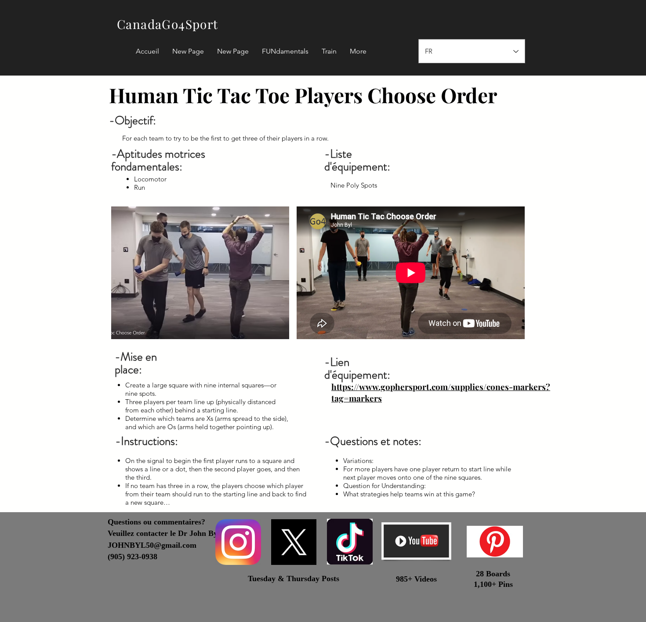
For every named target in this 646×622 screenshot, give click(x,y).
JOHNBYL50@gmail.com (152, 545)
